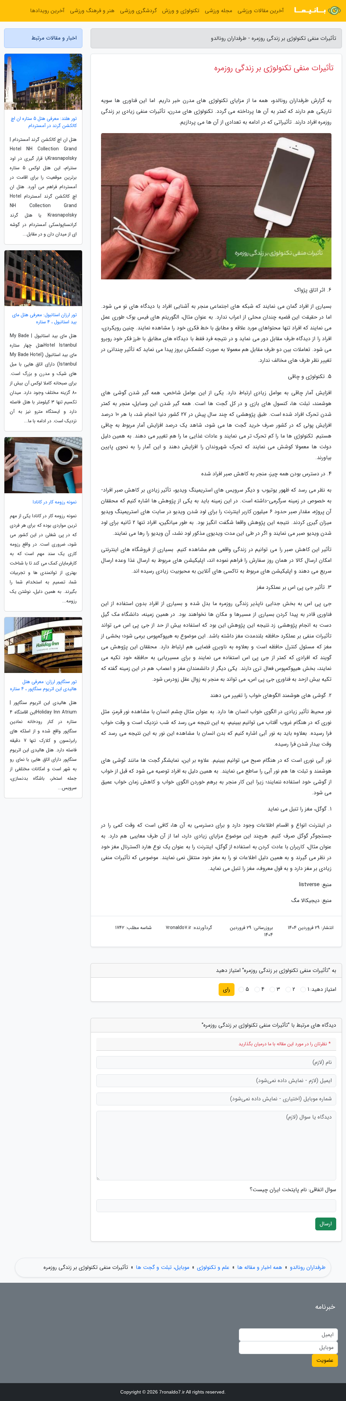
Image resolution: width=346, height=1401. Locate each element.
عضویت (324, 1360)
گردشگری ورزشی (138, 10)
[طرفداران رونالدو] (317, 11)
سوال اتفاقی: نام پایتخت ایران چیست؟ (293, 1190)
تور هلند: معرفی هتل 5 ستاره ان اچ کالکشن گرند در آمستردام (44, 122)
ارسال (326, 1224)
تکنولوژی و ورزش (180, 10)
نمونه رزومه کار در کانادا (55, 502)
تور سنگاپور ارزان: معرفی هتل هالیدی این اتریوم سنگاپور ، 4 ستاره (43, 685)
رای (226, 989)
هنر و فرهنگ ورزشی (92, 10)
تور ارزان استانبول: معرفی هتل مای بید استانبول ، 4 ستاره (44, 318)
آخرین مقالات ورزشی (261, 10)
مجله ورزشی (218, 10)
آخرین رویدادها (47, 10)
